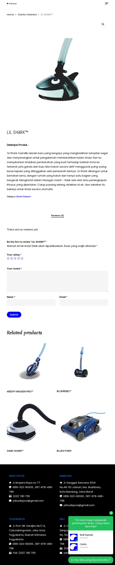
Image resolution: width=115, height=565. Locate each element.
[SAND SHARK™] (31, 422)
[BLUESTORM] (81, 422)
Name (11, 297)
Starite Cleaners (27, 14)
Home (10, 14)
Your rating (14, 254)
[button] (106, 3)
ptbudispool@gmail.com (28, 500)
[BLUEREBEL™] (81, 362)
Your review (14, 268)
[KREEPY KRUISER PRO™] (31, 362)
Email (63, 297)
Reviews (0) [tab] (57, 215)
